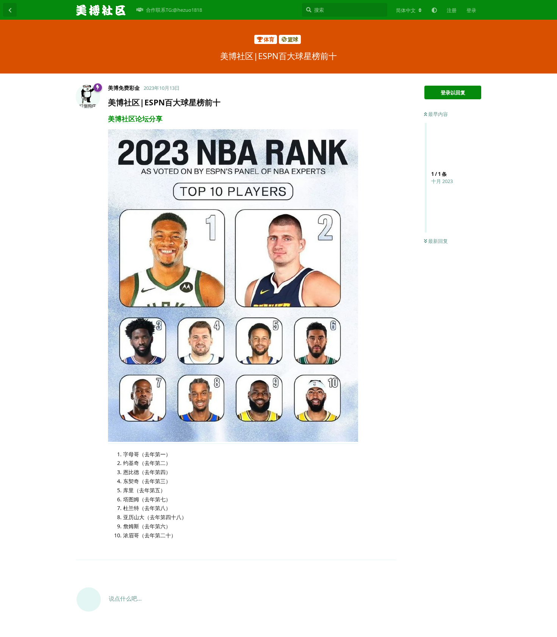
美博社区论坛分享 (135, 118)
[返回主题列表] (10, 10)
